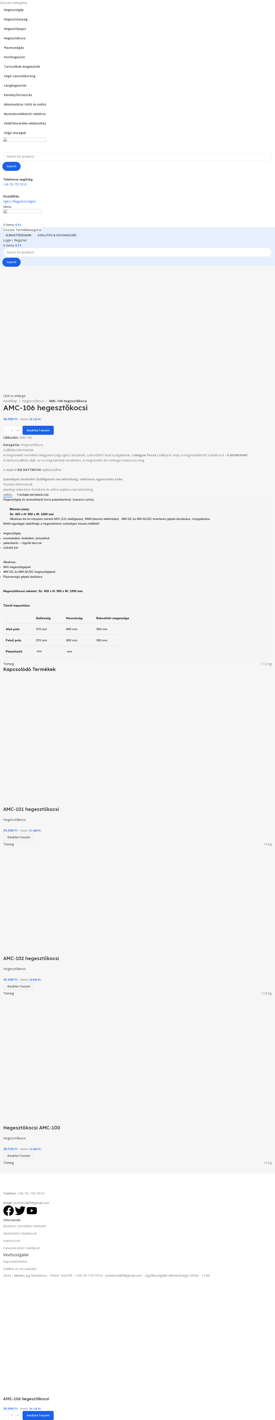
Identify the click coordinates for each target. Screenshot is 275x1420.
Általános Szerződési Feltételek (24, 1226)
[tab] (7, 495)
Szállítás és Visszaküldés (20, 1269)
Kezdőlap (10, 401)
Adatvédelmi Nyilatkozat (20, 1233)
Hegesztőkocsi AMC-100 (31, 1128)
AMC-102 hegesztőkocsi (31, 958)
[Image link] (30, 1182)
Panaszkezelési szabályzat (21, 1248)
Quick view (8, 800)
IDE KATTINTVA (29, 469)
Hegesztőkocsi (33, 401)
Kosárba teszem (38, 430)
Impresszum (11, 1241)
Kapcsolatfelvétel (15, 1261)
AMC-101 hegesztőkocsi (31, 809)
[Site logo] (24, 144)
